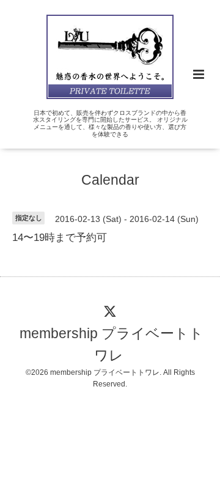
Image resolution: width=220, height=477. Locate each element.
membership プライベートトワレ (112, 344)
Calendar (110, 179)
